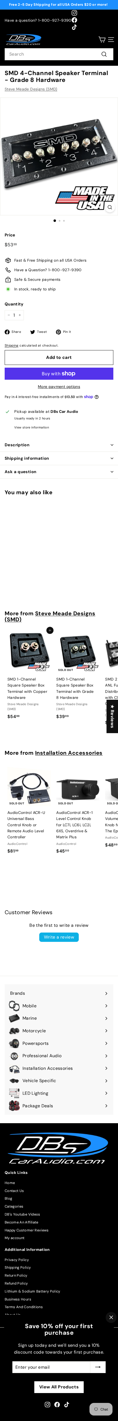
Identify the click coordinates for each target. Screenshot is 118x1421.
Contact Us (14, 1190)
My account (15, 1238)
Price (10, 235)
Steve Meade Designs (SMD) (31, 89)
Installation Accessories (69, 752)
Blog (8, 1198)
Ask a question (20, 471)
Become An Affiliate (21, 1222)
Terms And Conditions (24, 1307)
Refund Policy (16, 1283)
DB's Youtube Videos (22, 1214)
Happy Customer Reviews (27, 1230)
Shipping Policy (18, 1267)
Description (17, 445)
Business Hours (18, 1299)
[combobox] (59, 54)
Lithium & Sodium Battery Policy (32, 1291)
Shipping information (27, 458)
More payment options (59, 386)
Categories (14, 1206)
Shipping (12, 345)
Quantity (14, 304)
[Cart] (102, 40)
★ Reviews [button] (112, 716)
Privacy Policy (17, 1259)
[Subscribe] (98, 1367)
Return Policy (16, 1275)
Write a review (59, 937)
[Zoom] (110, 207)
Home (10, 1182)
